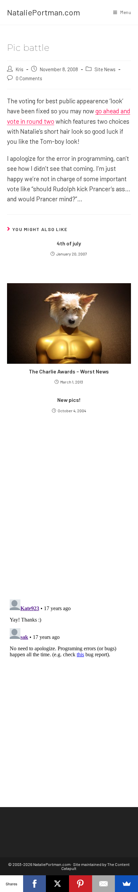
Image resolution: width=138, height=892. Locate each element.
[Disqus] (69, 680)
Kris (19, 69)
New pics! (69, 400)
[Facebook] (34, 883)
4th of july (69, 243)
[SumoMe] (126, 883)
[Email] (103, 883)
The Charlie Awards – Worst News (69, 371)
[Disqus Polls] (69, 513)
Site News (105, 69)
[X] (57, 883)
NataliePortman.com (43, 12)
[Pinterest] (80, 883)
